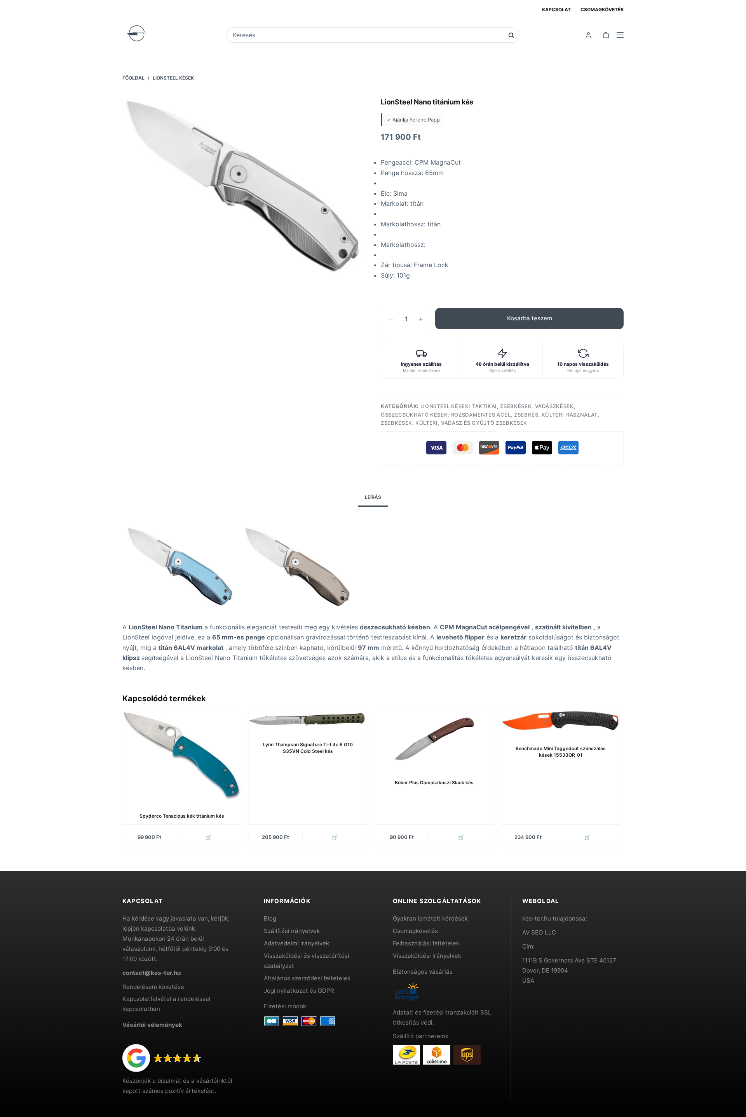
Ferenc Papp (425, 119)
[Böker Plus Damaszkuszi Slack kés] (434, 739)
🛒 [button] (209, 837)
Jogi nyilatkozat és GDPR (299, 990)
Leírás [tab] (373, 497)
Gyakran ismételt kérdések (430, 918)
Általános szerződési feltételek (307, 978)
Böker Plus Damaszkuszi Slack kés (434, 782)
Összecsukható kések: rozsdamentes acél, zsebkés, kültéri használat (489, 415)
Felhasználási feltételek (426, 943)
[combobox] (368, 35)
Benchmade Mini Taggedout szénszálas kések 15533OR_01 (561, 751)
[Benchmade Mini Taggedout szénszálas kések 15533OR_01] (560, 722)
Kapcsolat (556, 9)
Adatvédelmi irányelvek (296, 943)
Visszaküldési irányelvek (427, 955)
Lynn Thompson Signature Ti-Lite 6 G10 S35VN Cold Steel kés (308, 748)
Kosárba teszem (529, 318)
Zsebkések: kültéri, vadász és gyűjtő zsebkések (454, 423)
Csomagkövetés (602, 9)
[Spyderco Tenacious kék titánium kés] (181, 755)
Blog (270, 918)
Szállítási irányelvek (292, 931)
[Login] (588, 35)
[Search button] (511, 35)
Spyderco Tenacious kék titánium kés (181, 816)
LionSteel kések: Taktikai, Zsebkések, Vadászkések (497, 406)
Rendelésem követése (153, 986)
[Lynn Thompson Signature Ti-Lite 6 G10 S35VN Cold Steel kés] (308, 720)
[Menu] (620, 34)
